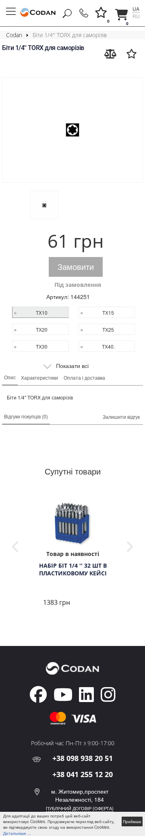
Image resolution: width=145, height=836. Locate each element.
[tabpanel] (72, 552)
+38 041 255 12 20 (82, 774)
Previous (15, 546)
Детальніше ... (17, 833)
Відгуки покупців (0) (26, 416)
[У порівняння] (110, 54)
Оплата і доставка (84, 377)
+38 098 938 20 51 (82, 758)
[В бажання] (131, 54)
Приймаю (132, 821)
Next (130, 546)
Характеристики (39, 377)
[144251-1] (72, 130)
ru (136, 16)
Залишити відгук (121, 416)
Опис (10, 377)
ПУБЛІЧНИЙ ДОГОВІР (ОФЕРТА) (80, 808)
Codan (14, 35)
